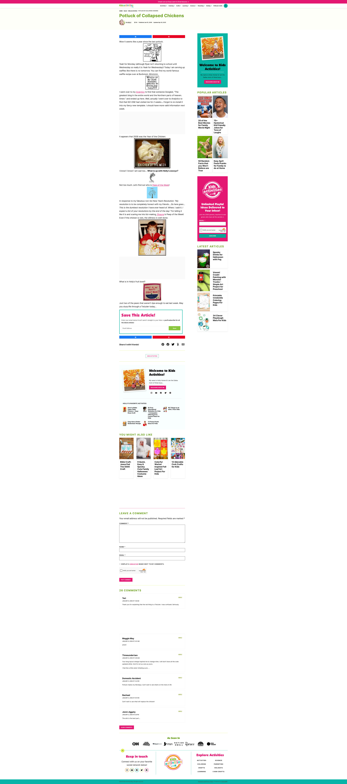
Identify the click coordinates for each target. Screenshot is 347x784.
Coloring (171, 6)
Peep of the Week (160, 185)
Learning (185, 6)
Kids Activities (132, 10)
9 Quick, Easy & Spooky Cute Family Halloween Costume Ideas (143, 469)
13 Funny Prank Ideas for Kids (153, 422)
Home (121, 10)
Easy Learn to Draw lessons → (178, 2)
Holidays (218, 768)
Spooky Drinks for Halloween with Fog (218, 256)
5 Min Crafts (218, 771)
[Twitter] (166, 393)
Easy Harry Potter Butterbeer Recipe (134, 422)
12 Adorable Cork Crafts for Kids (177, 464)
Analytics (140, 92)
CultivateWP (224, 781)
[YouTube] (156, 393)
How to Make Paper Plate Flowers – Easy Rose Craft (133, 410)
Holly (129, 22)
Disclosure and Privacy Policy (205, 781)
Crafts (178, 6)
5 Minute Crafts (217, 6)
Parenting (200, 6)
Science (192, 6)
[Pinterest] (170, 393)
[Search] (226, 6)
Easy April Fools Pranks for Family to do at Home (220, 164)
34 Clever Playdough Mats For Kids (219, 318)
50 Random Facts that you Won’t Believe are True (203, 166)
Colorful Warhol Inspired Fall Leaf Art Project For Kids (160, 468)
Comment (124, 523)
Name (122, 547)
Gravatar (134, 564)
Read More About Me (157, 387)
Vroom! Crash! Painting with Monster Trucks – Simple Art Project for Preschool (219, 280)
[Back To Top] (123, 751)
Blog (125, 10)
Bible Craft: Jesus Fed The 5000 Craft (125, 465)
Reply (180, 597)
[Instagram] (151, 393)
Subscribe (212, 236)
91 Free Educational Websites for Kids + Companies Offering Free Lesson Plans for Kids (154, 413)
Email (122, 555)
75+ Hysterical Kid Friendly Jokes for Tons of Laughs (219, 126)
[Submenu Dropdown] (166, 6)
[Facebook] (161, 393)
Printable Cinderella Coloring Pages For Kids (218, 300)
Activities (163, 6)
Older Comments (126, 727)
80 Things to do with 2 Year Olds (174, 408)
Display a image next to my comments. (142, 564)
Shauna (160, 214)
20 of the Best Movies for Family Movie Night (204, 124)
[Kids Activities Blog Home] (126, 6)
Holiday (208, 6)
